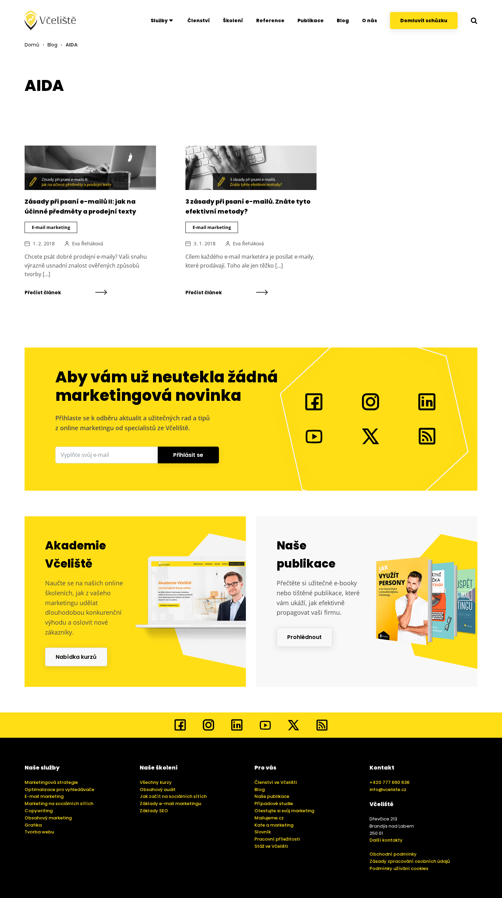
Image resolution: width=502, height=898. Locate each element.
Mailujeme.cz (269, 818)
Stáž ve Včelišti (271, 846)
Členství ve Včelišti (275, 782)
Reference (270, 20)
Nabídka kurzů (76, 657)
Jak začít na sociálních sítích (173, 796)
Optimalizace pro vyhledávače (59, 789)
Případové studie (273, 803)
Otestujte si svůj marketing (284, 810)
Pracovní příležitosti (277, 839)
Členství (198, 20)
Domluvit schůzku (423, 20)
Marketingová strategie (51, 782)
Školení (233, 20)
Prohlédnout (304, 637)
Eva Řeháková (87, 243)
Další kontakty (386, 840)
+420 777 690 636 (389, 782)
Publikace (310, 20)
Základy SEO (154, 810)
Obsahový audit (158, 789)
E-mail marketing (51, 227)
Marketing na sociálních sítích (59, 803)
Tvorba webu (39, 832)
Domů (32, 44)
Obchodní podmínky (393, 854)
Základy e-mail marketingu (170, 803)
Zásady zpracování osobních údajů (409, 861)
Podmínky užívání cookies (398, 868)
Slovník (262, 832)
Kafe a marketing (273, 825)
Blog (343, 20)
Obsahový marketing (48, 818)
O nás (369, 20)
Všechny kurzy (156, 782)
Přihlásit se (188, 455)
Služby (159, 20)
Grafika (33, 825)
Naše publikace (271, 796)
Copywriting (39, 810)
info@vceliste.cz (387, 789)
